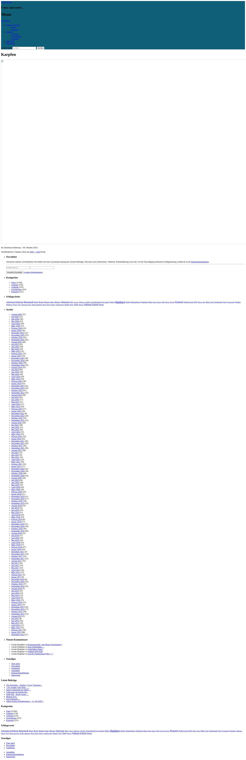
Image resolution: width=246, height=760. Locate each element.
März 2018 (15, 545)
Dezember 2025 (17, 333)
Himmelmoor (136, 302)
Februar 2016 (16, 602)
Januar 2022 (16, 439)
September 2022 (17, 420)
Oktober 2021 (17, 446)
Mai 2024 (15, 374)
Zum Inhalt (5, 21)
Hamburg (120, 302)
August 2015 (16, 616)
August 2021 (16, 450)
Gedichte (15, 34)
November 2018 (17, 526)
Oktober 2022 (17, 418)
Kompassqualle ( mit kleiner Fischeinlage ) (45, 645)
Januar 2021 (16, 466)
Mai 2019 (15, 512)
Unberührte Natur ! (35, 649)
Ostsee (15, 305)
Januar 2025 (16, 356)
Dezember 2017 (17, 552)
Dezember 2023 (17, 386)
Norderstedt (230, 302)
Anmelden (15, 671)
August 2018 (16, 533)
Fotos (13, 27)
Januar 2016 (16, 605)
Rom (48, 305)
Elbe (71, 302)
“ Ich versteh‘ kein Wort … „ (17, 687)
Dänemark (65, 302)
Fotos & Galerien (13, 25)
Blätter (52, 302)
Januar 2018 (16, 549)
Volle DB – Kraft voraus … (17, 694)
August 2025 (16, 342)
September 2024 (17, 365)
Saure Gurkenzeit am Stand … (18, 690)
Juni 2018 (15, 538)
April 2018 (15, 542)
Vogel (72, 305)
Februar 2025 (16, 353)
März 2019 (15, 517)
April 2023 (15, 404)
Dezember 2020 (17, 469)
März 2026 (15, 326)
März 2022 (15, 434)
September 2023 (17, 393)
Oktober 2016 (17, 584)
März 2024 (15, 379)
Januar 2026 (16, 330)
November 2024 (17, 360)
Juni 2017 (15, 565)
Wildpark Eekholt (91, 304)
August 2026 (16, 314)
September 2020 (17, 476)
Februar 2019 (16, 519)
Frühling (82, 302)
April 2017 (15, 570)
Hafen (112, 302)
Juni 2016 (15, 593)
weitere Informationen (33, 272)
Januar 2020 (16, 494)
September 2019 (17, 503)
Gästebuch (10, 41)
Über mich (10, 43)
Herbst (128, 302)
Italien (159, 302)
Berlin (41, 302)
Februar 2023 (16, 409)
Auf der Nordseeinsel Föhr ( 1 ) (40, 654)
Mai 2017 (15, 568)
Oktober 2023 (17, 390)
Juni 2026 (15, 319)
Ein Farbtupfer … (13, 699)
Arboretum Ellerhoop (14, 302)
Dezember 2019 (17, 496)
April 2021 (15, 459)
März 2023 (15, 406)
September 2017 (17, 559)
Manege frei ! (11, 697)
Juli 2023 (15, 397)
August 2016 (16, 588)
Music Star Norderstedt (214, 302)
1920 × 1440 (34, 252)
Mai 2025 (15, 349)
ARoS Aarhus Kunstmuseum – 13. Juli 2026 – (25, 701)
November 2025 (17, 335)
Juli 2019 (15, 508)
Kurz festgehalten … (36, 647)
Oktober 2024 (17, 363)
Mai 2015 (15, 623)
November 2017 (17, 554)
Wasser (81, 305)
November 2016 (17, 582)
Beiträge (9, 32)
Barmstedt (28, 302)
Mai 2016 (15, 595)
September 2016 (17, 586)
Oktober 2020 (17, 473)
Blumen (47, 302)
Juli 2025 (15, 344)
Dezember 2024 (17, 358)
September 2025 (17, 340)
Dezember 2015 (17, 607)
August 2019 (16, 506)
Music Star (201, 302)
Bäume (57, 302)
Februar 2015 (16, 630)
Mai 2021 (15, 457)
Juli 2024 (15, 370)
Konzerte (15, 39)
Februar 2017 (16, 575)
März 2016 (15, 600)
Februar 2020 (16, 492)
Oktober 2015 (17, 612)
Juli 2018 (15, 535)
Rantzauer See (26, 305)
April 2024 (15, 377)
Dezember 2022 (17, 413)
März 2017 (15, 572)
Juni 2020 (15, 482)
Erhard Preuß (6, 2)
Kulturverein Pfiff (190, 302)
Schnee (52, 305)
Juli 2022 (15, 425)
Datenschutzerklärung (200, 262)
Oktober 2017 (17, 556)
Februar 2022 (16, 436)
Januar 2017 (16, 577)
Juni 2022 (15, 427)
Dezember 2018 (17, 524)
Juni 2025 (15, 347)
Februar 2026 (16, 328)
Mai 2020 (15, 485)
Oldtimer (9, 305)
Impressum (15, 675)
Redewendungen (37, 305)
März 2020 (15, 489)
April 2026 (15, 324)
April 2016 (15, 598)
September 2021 (17, 448)
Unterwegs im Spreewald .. (17, 692)
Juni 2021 (15, 455)
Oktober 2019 (17, 501)
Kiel (163, 302)
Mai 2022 (15, 430)
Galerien (14, 30)
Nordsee (238, 302)
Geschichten (16, 36)
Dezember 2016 (17, 579)
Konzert (179, 302)
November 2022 (17, 416)
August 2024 (16, 367)
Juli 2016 (15, 591)
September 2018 (17, 531)
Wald (76, 305)
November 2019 (17, 499)
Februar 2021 (16, 464)
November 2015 (17, 609)
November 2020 (17, 471)
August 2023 (16, 395)
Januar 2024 (16, 383)
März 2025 (15, 351)
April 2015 (15, 625)
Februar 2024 (16, 381)
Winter (101, 304)
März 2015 (15, 628)
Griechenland (96, 302)
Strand (66, 305)
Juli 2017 (15, 563)
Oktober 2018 (17, 529)
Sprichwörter (60, 305)
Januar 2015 (16, 632)
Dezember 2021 (17, 441)
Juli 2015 (15, 618)
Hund (154, 302)
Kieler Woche (170, 302)
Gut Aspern (105, 302)
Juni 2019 (15, 510)
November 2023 (17, 388)
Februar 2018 (16, 547)
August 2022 (16, 423)
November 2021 (17, 443)
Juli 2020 (15, 480)
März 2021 (15, 462)
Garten (88, 302)
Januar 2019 (16, 522)
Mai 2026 (15, 321)
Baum (36, 302)
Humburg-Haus (146, 302)
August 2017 (16, 561)
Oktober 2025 (17, 337)
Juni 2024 (15, 372)
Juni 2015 (15, 621)
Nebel (225, 302)
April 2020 (15, 487)
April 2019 (15, 515)
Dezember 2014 (17, 635)
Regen (44, 305)
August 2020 (16, 478)
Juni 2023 (15, 400)
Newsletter (15, 666)
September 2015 (17, 614)
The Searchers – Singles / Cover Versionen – (24, 685)
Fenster (76, 302)
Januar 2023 (16, 411)
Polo (19, 305)
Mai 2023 (15, 402)
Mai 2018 (15, 540)
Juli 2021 (15, 453)
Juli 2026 (15, 317)
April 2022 (15, 432)
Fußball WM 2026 (35, 651)
